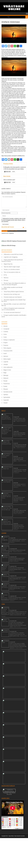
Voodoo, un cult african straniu (12, 269)
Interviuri (5, 356)
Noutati (5, 381)
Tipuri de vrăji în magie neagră (12, 266)
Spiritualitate (6, 397)
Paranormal (6, 383)
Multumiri (5, 378)
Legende (4, 230)
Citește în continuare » (21, 421)
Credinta (5, 331)
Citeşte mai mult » (17, 626)
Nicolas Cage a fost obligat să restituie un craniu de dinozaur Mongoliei (19, 428)
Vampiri (5, 402)
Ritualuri (5, 389)
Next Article (6, 176)
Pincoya (6, 280)
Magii (4, 372)
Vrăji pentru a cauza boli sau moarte (13, 254)
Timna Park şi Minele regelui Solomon (14, 291)
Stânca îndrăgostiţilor (14, 574)
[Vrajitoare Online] (14, 11)
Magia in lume (7, 370)
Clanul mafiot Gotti (13, 619)
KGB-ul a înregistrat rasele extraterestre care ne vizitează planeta (19, 521)
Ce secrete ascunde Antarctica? (12, 312)
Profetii (5, 386)
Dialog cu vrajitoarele (9, 339)
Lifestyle (5, 364)
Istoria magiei (7, 359)
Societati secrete (7, 391)
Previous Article (8, 163)
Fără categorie (7, 348)
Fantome (5, 345)
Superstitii (6, 400)
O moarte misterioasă (14, 629)
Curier (5, 337)
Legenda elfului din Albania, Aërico (17, 564)
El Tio (5, 275)
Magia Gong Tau (8, 264)
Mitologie (5, 375)
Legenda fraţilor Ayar (14, 555)
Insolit (5, 353)
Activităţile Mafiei (13, 640)
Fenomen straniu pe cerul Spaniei (13, 297)
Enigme (13, 171)
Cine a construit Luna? (9, 179)
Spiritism (5, 394)
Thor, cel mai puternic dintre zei (12, 272)
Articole (5, 326)
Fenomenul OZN (7, 350)
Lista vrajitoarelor (8, 367)
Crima (5, 334)
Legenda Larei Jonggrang (7, 233)
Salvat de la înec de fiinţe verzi (12, 294)
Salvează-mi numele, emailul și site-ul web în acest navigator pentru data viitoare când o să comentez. (13, 220)
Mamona (6, 277)
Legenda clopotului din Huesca (16, 583)
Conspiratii (6, 329)
